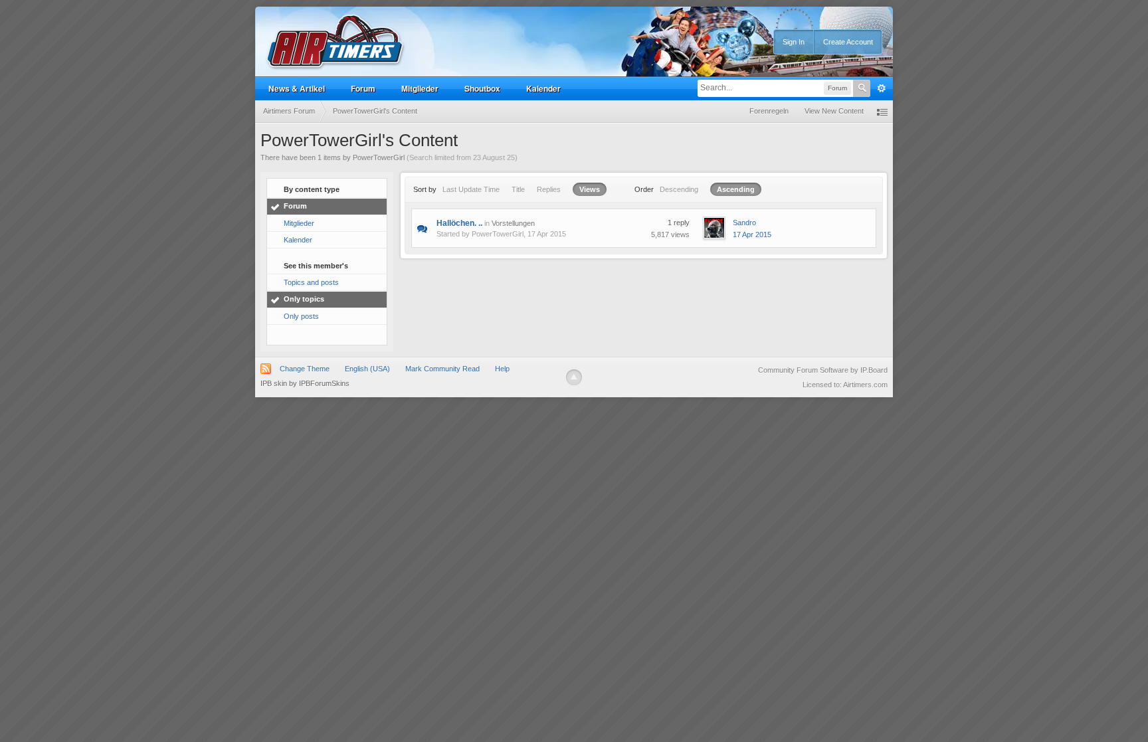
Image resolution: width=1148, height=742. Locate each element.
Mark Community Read (442, 369)
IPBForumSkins (324, 383)
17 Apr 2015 (752, 234)
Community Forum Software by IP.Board (823, 370)
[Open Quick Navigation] (882, 111)
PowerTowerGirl (498, 234)
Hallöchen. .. (459, 223)
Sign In (794, 42)
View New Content (834, 111)
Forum (363, 88)
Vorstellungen (513, 223)
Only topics (304, 299)
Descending (679, 189)
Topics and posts (311, 282)
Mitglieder (419, 88)
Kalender (543, 88)
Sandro (744, 223)
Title (518, 189)
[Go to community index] (335, 42)
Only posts (301, 316)
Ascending (736, 189)
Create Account (848, 42)
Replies (549, 189)
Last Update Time (471, 189)
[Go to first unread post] (422, 228)
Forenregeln (769, 111)
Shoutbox (482, 88)
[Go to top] (574, 377)
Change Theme (305, 369)
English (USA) (367, 369)
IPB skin (273, 383)
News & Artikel (296, 88)
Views (589, 189)
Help (502, 369)
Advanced (881, 88)
